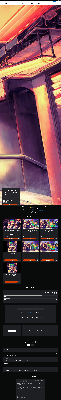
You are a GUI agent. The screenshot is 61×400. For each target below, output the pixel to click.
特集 (25, 3)
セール (28, 3)
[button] (33, 209)
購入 (3, 1)
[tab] (28, 345)
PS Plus (13, 1)
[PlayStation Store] (4, 3)
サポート (26, 1)
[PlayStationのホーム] (1, 1)
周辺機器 (18, 1)
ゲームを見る (38, 3)
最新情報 (22, 1)
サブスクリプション (32, 3)
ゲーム (9, 1)
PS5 (6, 1)
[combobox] (21, 309)
